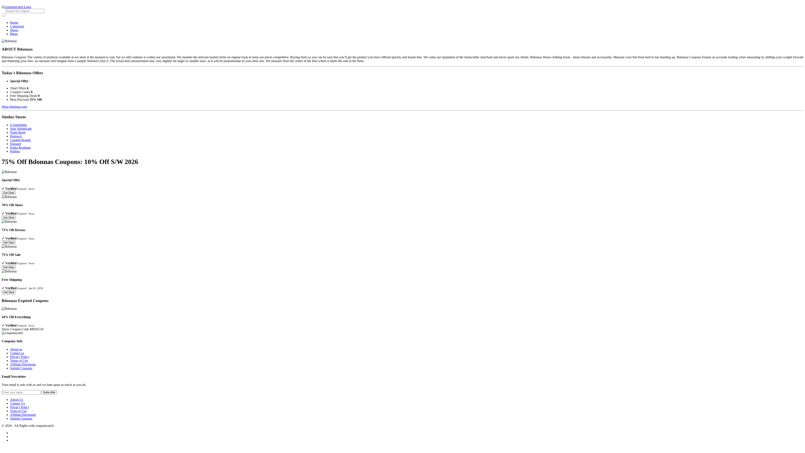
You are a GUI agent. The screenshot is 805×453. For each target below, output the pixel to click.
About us (16, 349)
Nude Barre (18, 132)
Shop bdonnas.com (14, 106)
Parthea (15, 151)
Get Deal (8, 192)
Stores (14, 30)
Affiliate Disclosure (23, 364)
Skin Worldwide (21, 128)
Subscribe (49, 392)
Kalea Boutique (20, 147)
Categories (17, 26)
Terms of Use (19, 360)
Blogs (14, 34)
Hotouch (16, 136)
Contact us (17, 353)
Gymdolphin (18, 125)
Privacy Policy (19, 357)
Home (14, 22)
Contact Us (17, 403)
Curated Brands (20, 140)
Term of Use (18, 411)
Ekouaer (15, 144)
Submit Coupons (21, 368)
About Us (16, 399)
